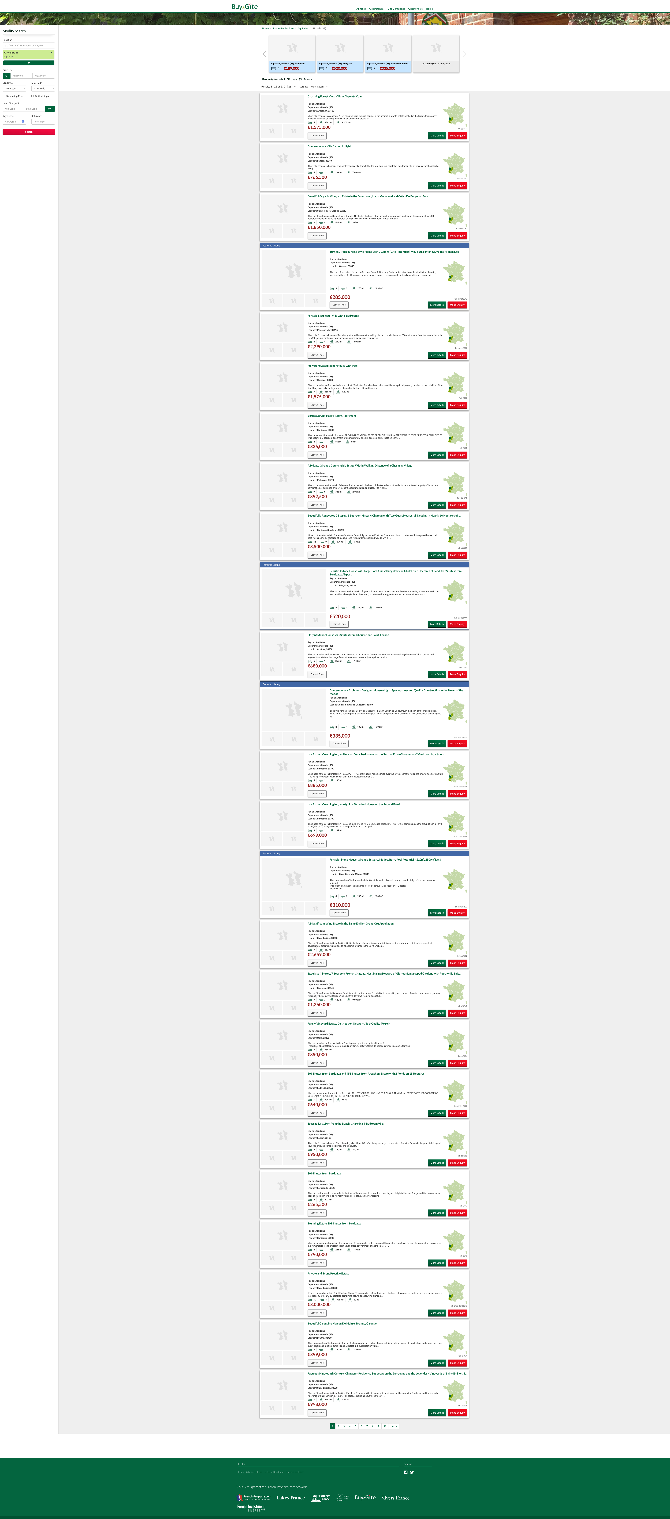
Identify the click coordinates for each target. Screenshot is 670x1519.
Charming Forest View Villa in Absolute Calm (335, 96)
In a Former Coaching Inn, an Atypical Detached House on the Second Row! (354, 804)
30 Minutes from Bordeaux (324, 1173)
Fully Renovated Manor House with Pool (333, 365)
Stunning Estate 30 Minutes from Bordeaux (334, 1223)
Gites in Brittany (295, 1471)
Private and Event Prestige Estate (328, 1273)
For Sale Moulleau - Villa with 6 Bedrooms (333, 315)
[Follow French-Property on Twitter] (412, 1472)
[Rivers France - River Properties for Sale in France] (397, 1495)
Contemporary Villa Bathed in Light (329, 146)
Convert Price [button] (317, 135)
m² (49, 108)
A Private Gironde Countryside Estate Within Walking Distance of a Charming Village (360, 465)
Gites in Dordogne (274, 1471)
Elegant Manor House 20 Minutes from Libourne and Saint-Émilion (348, 634)
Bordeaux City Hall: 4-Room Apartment (332, 415)
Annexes (361, 8)
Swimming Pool (14, 96)
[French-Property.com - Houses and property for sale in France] (256, 1495)
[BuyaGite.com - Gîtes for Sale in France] (367, 1495)
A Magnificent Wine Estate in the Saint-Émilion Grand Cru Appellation (351, 923)
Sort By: (303, 86)
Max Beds (36, 83)
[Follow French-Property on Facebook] (406, 1472)
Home (429, 8)
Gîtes (241, 1471)
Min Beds (8, 83)
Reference (36, 116)
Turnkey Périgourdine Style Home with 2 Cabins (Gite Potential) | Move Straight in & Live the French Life (394, 251)
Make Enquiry (457, 135)
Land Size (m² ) (11, 103)
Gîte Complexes (396, 8)
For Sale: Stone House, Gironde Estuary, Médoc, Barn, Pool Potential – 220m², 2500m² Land (385, 859)
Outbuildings (42, 96)
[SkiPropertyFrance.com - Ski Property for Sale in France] (322, 1495)
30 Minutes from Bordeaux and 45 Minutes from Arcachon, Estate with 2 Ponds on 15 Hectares (366, 1073)
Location (7, 40)
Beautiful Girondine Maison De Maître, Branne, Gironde (342, 1323)
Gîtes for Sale (415, 8)
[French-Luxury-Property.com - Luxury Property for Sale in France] (344, 1495)
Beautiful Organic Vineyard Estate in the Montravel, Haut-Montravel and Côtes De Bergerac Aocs (368, 196)
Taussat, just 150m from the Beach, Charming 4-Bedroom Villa (346, 1123)
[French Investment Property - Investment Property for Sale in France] (253, 1506)
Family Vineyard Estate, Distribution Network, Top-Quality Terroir (349, 1023)
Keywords (8, 116)
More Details (437, 135)
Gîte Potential (376, 8)
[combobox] (29, 45)
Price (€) (7, 70)
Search (29, 131)
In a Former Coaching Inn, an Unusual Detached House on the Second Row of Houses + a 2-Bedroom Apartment (376, 754)
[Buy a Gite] (244, 7)
